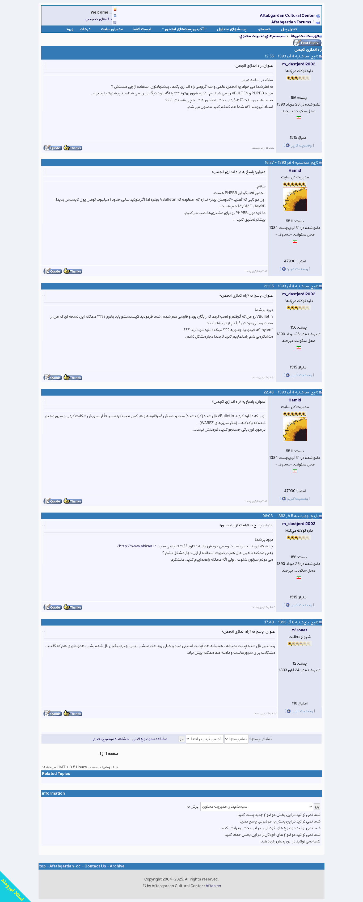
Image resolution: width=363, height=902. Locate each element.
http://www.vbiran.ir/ (136, 546)
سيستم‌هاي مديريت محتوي (262, 36)
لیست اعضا (142, 29)
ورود (69, 29)
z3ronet (299, 630)
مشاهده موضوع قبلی (149, 738)
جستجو (264, 29)
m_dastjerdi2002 (298, 64)
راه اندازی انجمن (308, 49)
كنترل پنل (289, 29)
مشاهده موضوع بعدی (111, 738)
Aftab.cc (213, 886)
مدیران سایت (112, 29)
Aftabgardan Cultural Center (288, 15)
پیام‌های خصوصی (98, 19)
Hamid (295, 170)
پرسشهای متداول (231, 29)
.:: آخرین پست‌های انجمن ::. (184, 29)
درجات (85, 29)
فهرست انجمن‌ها (305, 36)
